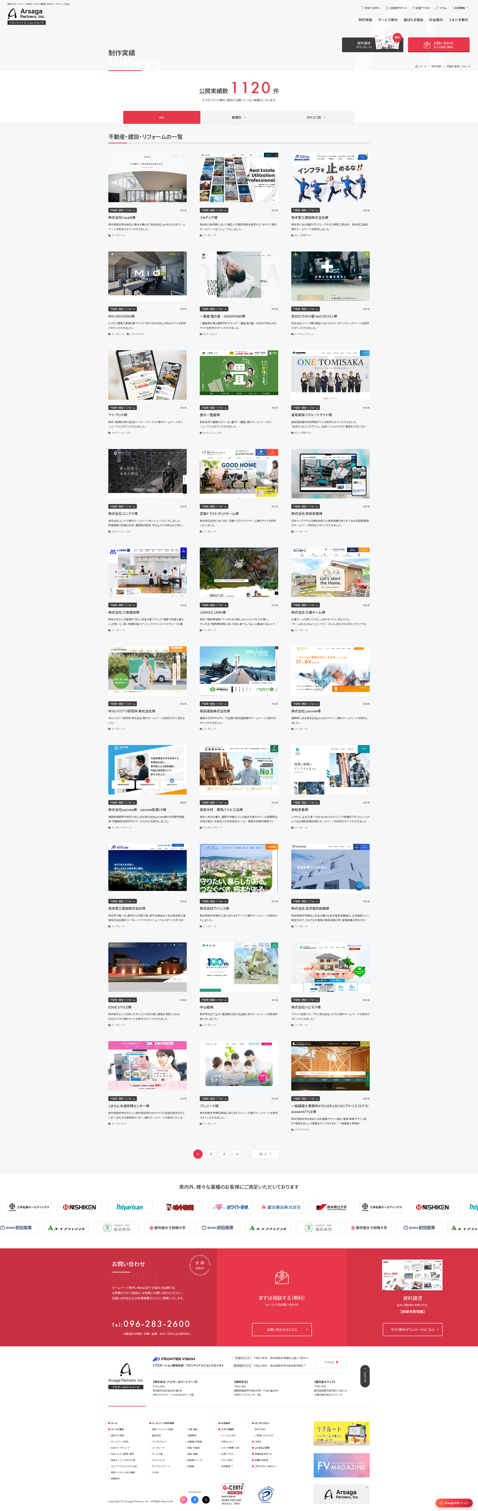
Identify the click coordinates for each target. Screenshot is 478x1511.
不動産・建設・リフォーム (458, 66)
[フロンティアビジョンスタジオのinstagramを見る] (183, 1500)
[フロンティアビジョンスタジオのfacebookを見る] (194, 1500)
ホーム (422, 66)
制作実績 (436, 66)
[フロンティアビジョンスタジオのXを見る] (206, 1500)
